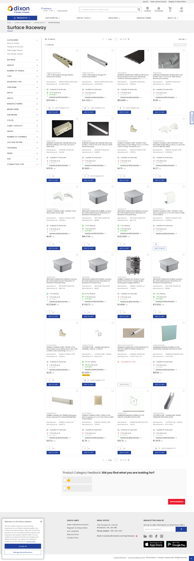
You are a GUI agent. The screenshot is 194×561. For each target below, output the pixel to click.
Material (11, 60)
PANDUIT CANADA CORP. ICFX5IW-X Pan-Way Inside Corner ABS (62, 212)
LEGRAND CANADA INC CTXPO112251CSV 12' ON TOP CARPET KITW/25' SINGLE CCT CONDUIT (133, 349)
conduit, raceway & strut (22, 22)
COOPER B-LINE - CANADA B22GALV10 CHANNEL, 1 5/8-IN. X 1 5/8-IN (95, 348)
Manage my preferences (22, 552)
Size (9, 159)
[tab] (22, 40)
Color (10, 120)
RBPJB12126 (122, 209)
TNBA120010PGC (88, 73)
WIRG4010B (51, 141)
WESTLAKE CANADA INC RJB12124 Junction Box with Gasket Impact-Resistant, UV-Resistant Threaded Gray (62, 281)
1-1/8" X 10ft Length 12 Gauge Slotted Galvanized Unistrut (60, 76)
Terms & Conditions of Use (136, 558)
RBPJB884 (86, 209)
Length (10, 65)
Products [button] (22, 18)
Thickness (12, 148)
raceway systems (39, 22)
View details (124, 384)
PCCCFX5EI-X (87, 413)
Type (9, 76)
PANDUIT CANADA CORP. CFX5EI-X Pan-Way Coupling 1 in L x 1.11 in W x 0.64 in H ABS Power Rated (98, 417)
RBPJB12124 (51, 277)
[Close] (41, 521)
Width (10, 98)
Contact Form (72, 538)
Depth (10, 93)
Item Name (12, 87)
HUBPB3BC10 (51, 413)
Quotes (145, 2)
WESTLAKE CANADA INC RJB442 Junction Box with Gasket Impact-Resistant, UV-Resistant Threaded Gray (96, 281)
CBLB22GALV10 (87, 345)
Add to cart (53, 112)
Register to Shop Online (177, 2)
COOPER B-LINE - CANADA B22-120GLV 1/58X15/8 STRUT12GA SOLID (167, 416)
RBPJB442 (86, 277)
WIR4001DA (157, 73)
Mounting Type (14, 82)
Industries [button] (113, 18)
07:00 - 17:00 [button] (48, 11)
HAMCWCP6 (122, 413)
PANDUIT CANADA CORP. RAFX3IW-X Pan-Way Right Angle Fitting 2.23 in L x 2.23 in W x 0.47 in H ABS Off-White (169, 144)
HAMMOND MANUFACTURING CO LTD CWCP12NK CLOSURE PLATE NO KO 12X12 (167, 348)
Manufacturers (144, 18)
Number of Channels (17, 137)
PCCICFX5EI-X (123, 141)
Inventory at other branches (58, 97)
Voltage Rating (15, 142)
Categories (12, 40)
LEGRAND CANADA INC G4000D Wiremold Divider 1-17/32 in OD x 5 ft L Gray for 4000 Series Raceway (97, 144)
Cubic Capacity (15, 126)
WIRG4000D (86, 141)
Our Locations (73, 531)
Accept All (23, 546)
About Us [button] (172, 18)
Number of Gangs (15, 71)
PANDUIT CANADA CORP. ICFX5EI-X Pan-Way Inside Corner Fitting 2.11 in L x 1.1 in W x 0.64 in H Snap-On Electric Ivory (133, 144)
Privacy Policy (31, 541)
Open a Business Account (77, 524)
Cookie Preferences (120, 557)
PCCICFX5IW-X (52, 209)
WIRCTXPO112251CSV (125, 345)
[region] (23, 538)
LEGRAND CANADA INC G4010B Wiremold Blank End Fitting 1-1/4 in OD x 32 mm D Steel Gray (61, 144)
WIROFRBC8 (122, 73)
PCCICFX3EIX (51, 345)
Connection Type (15, 164)
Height (10, 131)
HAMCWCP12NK (159, 345)
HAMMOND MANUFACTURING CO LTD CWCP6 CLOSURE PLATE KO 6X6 (131, 416)
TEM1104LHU (122, 277)
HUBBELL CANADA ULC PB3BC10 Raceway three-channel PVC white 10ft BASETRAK (61, 416)
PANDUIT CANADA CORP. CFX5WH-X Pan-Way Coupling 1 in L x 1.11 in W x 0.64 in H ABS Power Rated (168, 213)
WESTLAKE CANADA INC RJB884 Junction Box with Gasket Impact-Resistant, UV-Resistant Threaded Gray (96, 213)
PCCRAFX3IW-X (158, 141)
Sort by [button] (182, 39)
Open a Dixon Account (158, 2)
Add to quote (160, 248)
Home (9, 22)
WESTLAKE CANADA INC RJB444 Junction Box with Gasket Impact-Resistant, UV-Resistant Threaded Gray (167, 281)
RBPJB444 (157, 277)
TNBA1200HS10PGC (54, 73)
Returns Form (73, 534)
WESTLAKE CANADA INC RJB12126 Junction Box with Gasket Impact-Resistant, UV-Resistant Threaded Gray (133, 213)
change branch (62, 11)
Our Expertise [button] (51, 18)
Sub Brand (12, 115)
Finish (10, 153)
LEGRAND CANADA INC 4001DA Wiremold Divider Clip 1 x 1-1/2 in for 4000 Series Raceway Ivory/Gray (168, 76)
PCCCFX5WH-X (158, 209)
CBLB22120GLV (158, 413)
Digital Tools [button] (83, 18)
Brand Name (13, 109)
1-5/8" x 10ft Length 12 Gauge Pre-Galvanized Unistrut (94, 76)
